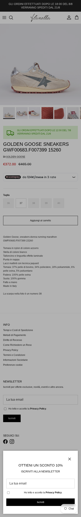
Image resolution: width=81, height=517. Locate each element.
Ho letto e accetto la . (43, 492)
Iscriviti (40, 502)
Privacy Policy (54, 492)
